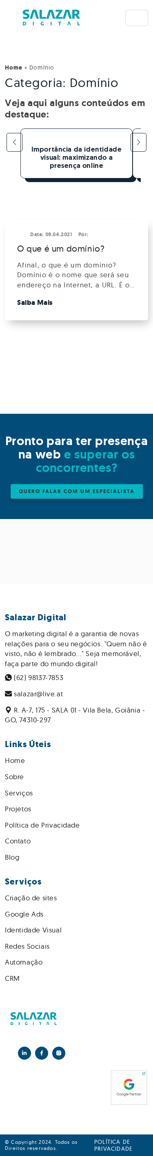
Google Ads (24, 914)
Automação (23, 962)
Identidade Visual (33, 930)
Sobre (14, 776)
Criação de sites (31, 897)
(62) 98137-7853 (38, 677)
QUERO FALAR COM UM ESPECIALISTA (77, 491)
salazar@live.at (37, 693)
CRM (12, 978)
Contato (18, 841)
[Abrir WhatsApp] (132, 1135)
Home (13, 68)
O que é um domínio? (60, 248)
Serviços (19, 793)
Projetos (18, 808)
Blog (12, 857)
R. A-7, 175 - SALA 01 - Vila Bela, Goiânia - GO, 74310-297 (75, 715)
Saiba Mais (35, 302)
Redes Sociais (27, 946)
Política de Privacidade (42, 825)
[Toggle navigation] (136, 18)
